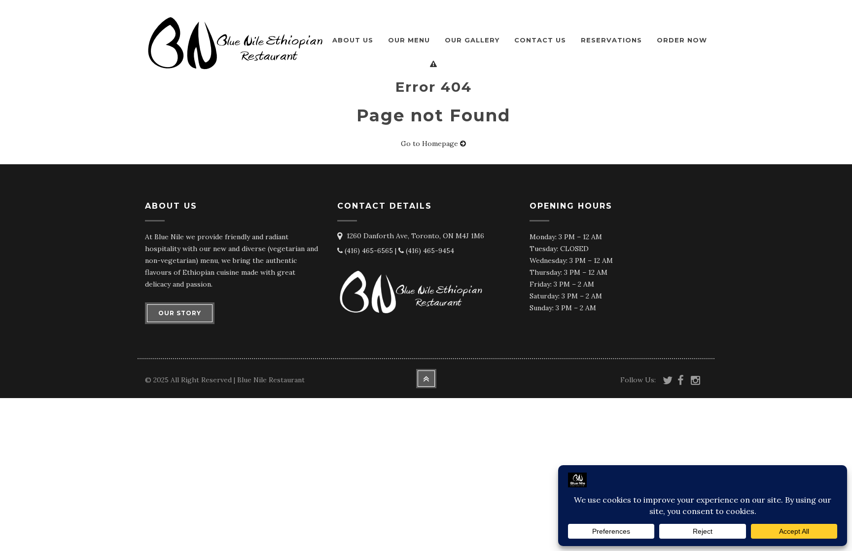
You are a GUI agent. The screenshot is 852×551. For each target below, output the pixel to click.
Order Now (682, 40)
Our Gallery (472, 40)
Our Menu (409, 40)
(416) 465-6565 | (370, 250)
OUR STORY (179, 313)
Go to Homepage (430, 143)
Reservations (611, 40)
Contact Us (540, 40)
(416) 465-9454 (429, 250)
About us (352, 40)
